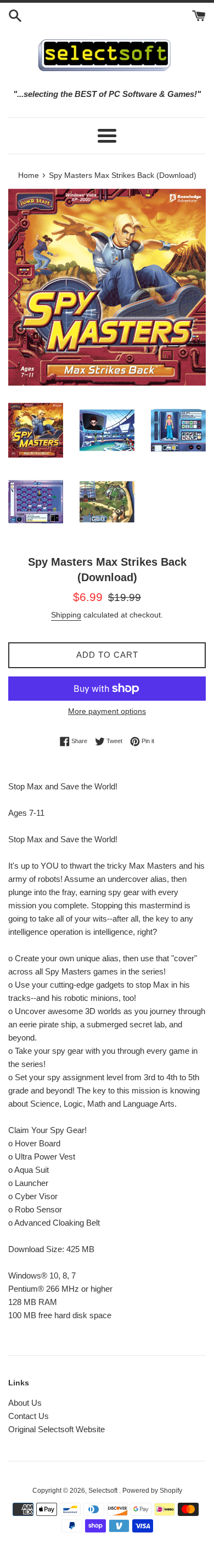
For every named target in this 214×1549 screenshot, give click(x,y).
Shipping (66, 614)
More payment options (107, 711)
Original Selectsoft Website (56, 1429)
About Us (25, 1402)
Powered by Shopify (152, 1490)
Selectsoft (103, 1490)
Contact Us (28, 1416)
